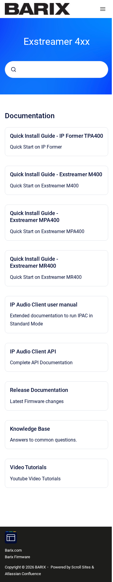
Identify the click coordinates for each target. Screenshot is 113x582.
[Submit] (13, 69)
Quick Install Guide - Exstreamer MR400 (34, 262)
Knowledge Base (30, 429)
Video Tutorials (28, 467)
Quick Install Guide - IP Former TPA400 (56, 136)
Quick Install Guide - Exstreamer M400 (56, 174)
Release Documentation (39, 390)
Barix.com (13, 550)
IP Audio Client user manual (43, 304)
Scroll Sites (81, 567)
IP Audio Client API (33, 351)
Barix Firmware (17, 557)
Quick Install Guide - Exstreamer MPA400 (34, 216)
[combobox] (56, 69)
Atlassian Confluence (23, 573)
